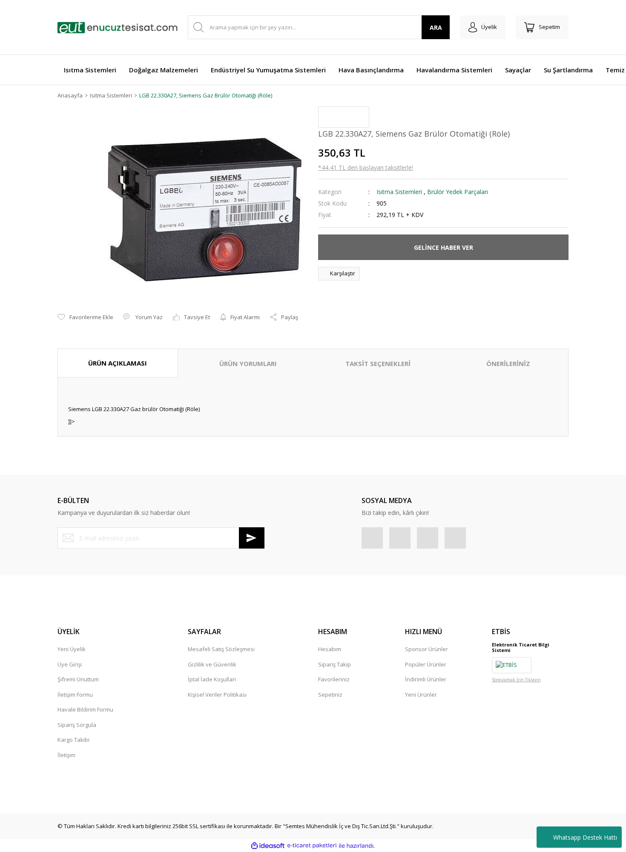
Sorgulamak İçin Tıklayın (516, 680)
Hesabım (329, 649)
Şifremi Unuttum (78, 679)
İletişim (66, 755)
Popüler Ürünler (425, 664)
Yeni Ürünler (421, 694)
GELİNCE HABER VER (443, 247)
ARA (436, 27)
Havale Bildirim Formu (85, 709)
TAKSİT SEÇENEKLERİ (378, 363)
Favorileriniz (334, 679)
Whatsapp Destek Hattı (585, 837)
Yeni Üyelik (71, 649)
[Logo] (117, 27)
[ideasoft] (268, 845)
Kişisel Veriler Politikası (217, 694)
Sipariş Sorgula (76, 725)
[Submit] (251, 538)
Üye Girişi (69, 664)
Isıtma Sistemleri (399, 192)
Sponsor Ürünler (426, 649)
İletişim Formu (75, 694)
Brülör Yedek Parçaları (457, 192)
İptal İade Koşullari (212, 679)
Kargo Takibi (73, 739)
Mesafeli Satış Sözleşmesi (221, 649)
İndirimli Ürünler (425, 679)
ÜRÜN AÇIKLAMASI (117, 363)
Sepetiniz (330, 694)
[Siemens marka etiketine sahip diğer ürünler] (343, 117)
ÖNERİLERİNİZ (508, 363)
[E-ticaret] (312, 845)
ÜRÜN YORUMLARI (248, 363)
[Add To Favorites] (85, 317)
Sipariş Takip (334, 664)
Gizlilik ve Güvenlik (212, 664)
